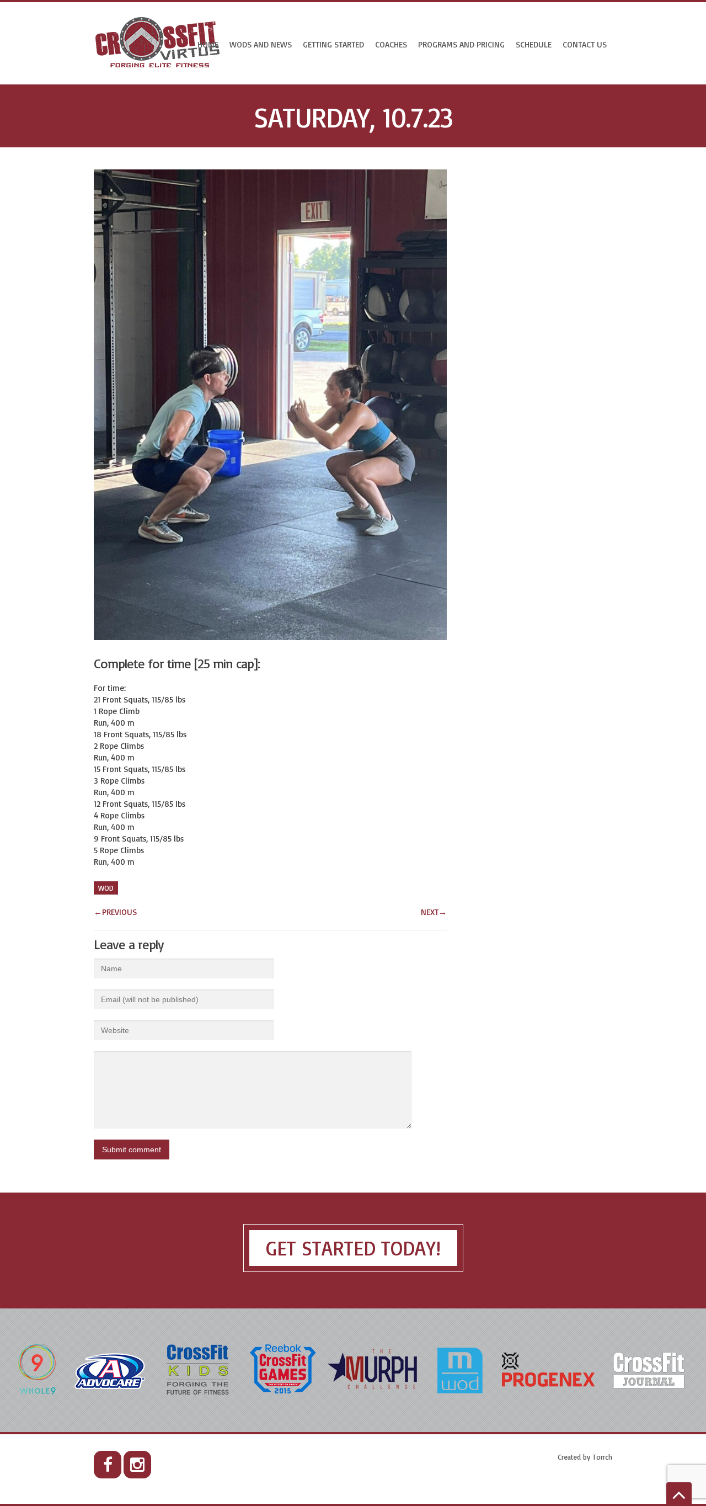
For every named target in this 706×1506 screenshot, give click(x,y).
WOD (106, 888)
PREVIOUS (115, 912)
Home (207, 44)
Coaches (391, 44)
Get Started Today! (353, 1248)
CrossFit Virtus (158, 43)
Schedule (534, 44)
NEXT (434, 912)
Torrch (602, 1456)
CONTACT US (585, 44)
